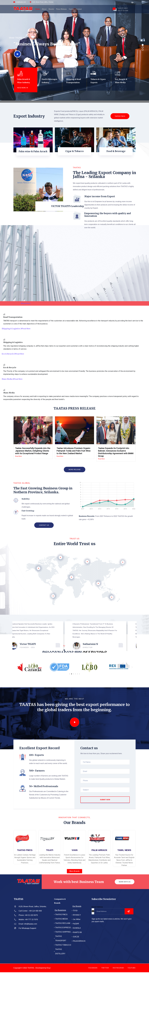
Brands (51, 9)
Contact (79, 9)
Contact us (44, 525)
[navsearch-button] (103, 9)
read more (21, 88)
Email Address (97, 907)
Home (37, 9)
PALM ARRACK (99, 850)
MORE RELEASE (74, 469)
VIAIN (74, 850)
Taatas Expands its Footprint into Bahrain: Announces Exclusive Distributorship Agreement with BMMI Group (116, 452)
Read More (18, 456)
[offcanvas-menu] (107, 8)
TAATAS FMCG (120, 116)
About (44, 9)
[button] (17, 667)
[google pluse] (132, 2)
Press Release (61, 9)
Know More (33, 156)
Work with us (124, 882)
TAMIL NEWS (124, 850)
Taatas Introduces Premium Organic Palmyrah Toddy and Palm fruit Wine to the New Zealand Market (74, 451)
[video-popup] (74, 722)
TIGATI (49, 850)
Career (71, 9)
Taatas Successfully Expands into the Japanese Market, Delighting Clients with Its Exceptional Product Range (32, 451)
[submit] (129, 911)
